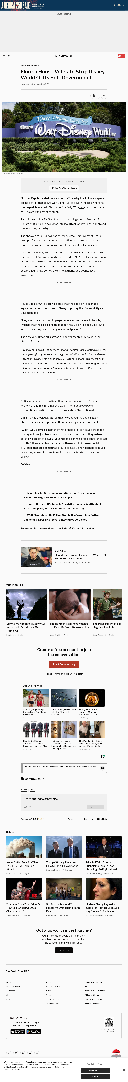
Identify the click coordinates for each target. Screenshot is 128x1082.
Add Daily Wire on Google (66, 188)
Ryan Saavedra (28, 84)
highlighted (52, 336)
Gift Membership (53, 1004)
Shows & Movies (13, 986)
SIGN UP (121, 56)
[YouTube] (29, 1053)
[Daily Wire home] (64, 56)
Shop (8, 995)
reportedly (27, 245)
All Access (10, 991)
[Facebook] (8, 1053)
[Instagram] (22, 1053)
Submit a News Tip (93, 1004)
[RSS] (36, 1053)
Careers (49, 995)
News (8, 982)
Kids (8, 999)
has (82, 207)
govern (46, 252)
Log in (79, 673)
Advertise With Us (53, 986)
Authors (49, 991)
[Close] (124, 1070)
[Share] (104, 96)
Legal (87, 986)
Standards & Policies (93, 999)
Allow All (95, 1077)
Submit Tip (64, 950)
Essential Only (95, 1070)
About (48, 982)
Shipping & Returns (93, 995)
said (68, 438)
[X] (15, 1053)
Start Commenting (64, 664)
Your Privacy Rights (93, 982)
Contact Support (53, 999)
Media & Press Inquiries (95, 991)
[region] (64, 1070)
